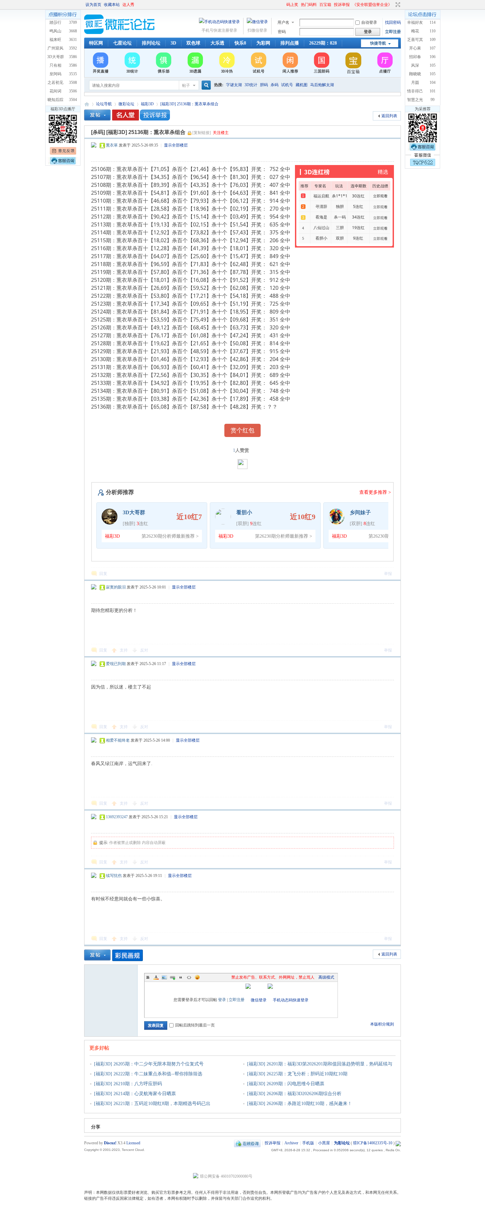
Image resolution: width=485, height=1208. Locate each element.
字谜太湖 (234, 85)
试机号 (287, 85)
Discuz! (110, 1143)
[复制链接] (201, 132)
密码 (282, 31)
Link (172, 977)
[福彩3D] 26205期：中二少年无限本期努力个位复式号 (149, 1063)
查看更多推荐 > (375, 492)
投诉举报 (342, 4)
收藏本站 (112, 4)
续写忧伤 (114, 875)
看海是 (321, 217)
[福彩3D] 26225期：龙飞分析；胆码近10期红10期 (297, 1073)
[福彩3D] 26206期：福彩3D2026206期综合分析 (294, 1093)
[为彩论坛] (120, 32)
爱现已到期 (116, 663)
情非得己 (415, 91)
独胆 (340, 206)
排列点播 (289, 43)
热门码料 (309, 4)
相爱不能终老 (118, 740)
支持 (124, 650)
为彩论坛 (86, 104)
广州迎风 (55, 48)
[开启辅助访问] (283, 5)
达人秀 (128, 4)
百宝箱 (325, 4)
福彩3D (147, 104)
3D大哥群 (55, 56)
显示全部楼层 (176, 145)
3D (173, 43)
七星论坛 (122, 43)
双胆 (340, 238)
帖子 (186, 85)
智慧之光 (415, 99)
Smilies (197, 977)
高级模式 (326, 977)
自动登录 (369, 22)
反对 (144, 650)
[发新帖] (97, 115)
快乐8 (240, 43)
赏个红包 (242, 430)
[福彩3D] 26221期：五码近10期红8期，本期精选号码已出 (152, 1103)
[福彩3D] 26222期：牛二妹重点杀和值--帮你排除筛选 (148, 1073)
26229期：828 (323, 43)
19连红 (358, 227)
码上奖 (292, 4)
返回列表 (389, 116)
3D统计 (250, 85)
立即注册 (393, 31)
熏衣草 (112, 145)
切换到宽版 (397, 5)
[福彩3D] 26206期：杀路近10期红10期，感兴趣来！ (299, 1103)
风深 (415, 65)
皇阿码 (55, 74)
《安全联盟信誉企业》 (372, 4)
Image (164, 977)
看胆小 (321, 238)
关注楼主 (221, 132)
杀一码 (340, 217)
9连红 (358, 238)
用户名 (283, 22)
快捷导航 (378, 43)
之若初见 (55, 82)
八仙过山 (321, 227)
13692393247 (117, 817)
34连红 (358, 217)
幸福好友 (415, 22)
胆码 (264, 85)
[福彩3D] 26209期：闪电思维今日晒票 (285, 1083)
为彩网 (263, 43)
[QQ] (247, 1143)
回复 (103, 573)
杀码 (274, 85)
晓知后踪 (55, 99)
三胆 (340, 227)
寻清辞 (321, 206)
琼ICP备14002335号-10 (372, 1143)
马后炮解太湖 (322, 85)
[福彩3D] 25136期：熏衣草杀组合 (189, 104)
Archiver (291, 1143)
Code (189, 977)
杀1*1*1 (339, 196)
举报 (388, 573)
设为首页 (93, 4)
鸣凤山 (55, 31)
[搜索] (205, 85)
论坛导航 (104, 104)
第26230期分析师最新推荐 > (170, 536)
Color (156, 977)
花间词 (55, 91)
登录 (222, 999)
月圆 (415, 82)
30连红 (358, 196)
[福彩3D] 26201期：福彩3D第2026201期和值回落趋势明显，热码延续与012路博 (317, 1068)
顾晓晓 (415, 74)
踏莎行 (55, 22)
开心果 (415, 48)
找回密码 (393, 22)
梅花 (415, 31)
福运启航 (321, 196)
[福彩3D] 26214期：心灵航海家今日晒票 (135, 1093)
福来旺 (55, 39)
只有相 (55, 65)
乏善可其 (415, 39)
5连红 (358, 206)
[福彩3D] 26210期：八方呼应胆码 (128, 1083)
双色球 (193, 43)
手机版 (308, 1143)
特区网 (96, 43)
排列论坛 (151, 43)
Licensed (133, 1143)
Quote (181, 977)
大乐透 (217, 43)
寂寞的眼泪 (116, 587)
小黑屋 (324, 1143)
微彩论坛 (126, 104)
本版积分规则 (382, 1024)
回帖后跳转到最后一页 (195, 1025)
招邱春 (415, 56)
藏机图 (301, 85)
